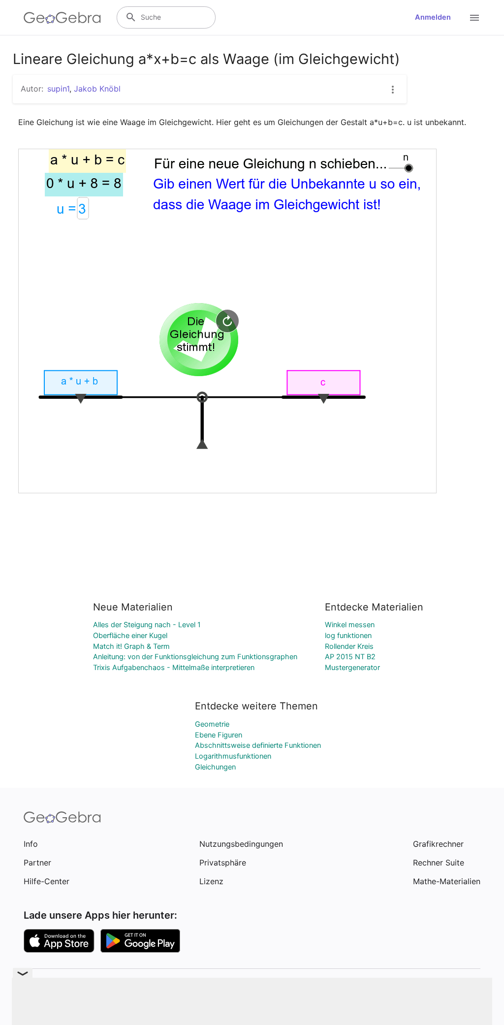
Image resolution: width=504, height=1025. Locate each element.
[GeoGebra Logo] (62, 18)
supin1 (58, 89)
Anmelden (433, 17)
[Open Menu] (474, 18)
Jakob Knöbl (97, 89)
